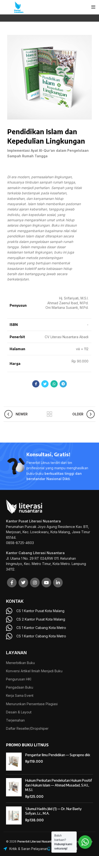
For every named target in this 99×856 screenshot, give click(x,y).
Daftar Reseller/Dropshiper (27, 728)
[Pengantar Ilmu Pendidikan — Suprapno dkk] (14, 762)
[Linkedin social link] (58, 582)
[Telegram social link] (63, 383)
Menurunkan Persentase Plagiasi (32, 704)
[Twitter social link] (45, 383)
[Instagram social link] (35, 582)
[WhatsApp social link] (54, 383)
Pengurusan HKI (18, 679)
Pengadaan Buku (19, 687)
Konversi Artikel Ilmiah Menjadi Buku (34, 671)
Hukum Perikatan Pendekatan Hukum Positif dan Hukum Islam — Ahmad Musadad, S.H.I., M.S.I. (58, 785)
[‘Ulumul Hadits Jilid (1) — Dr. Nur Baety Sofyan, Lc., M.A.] (14, 815)
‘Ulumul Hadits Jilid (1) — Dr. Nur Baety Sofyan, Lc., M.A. (53, 811)
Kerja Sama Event (19, 695)
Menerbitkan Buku (20, 663)
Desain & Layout (18, 712)
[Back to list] (49, 414)
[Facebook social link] (35, 383)
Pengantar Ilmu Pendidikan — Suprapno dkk (57, 755)
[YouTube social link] (46, 582)
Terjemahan (15, 720)
